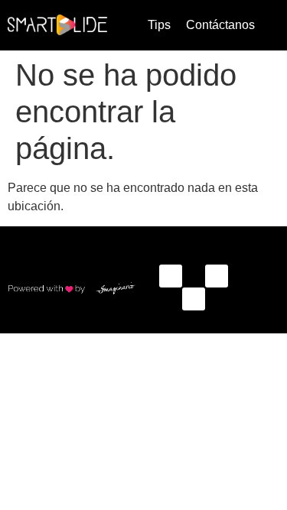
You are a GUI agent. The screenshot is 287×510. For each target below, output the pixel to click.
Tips (159, 24)
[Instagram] (216, 276)
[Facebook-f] (170, 276)
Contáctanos (220, 24)
